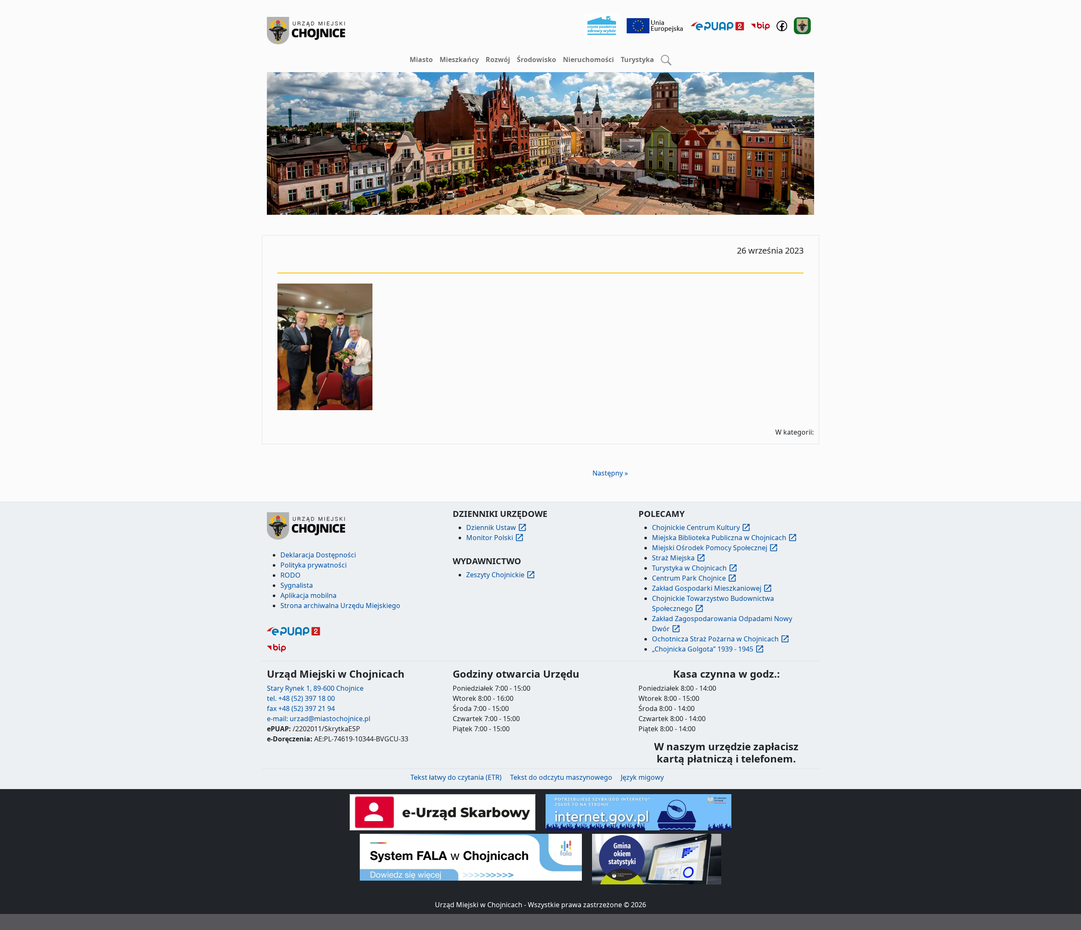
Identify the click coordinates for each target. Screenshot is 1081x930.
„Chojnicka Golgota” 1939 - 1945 (702, 649)
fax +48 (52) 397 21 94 (301, 708)
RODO (290, 575)
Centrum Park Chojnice (689, 578)
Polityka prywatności (313, 565)
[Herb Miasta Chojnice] (306, 30)
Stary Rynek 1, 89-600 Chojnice (315, 688)
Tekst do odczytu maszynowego (561, 777)
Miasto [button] (421, 59)
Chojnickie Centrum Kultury (696, 527)
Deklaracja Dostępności (318, 555)
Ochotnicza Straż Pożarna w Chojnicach (715, 638)
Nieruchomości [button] (588, 59)
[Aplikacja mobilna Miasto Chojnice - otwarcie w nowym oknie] (802, 25)
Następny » (610, 473)
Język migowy (642, 777)
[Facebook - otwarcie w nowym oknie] (782, 25)
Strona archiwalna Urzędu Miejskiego (340, 605)
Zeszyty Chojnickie (495, 574)
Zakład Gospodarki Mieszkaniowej (706, 588)
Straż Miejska (673, 557)
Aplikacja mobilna (308, 595)
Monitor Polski (489, 537)
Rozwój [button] (498, 59)
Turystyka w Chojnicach (689, 568)
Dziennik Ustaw (491, 527)
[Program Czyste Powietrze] (602, 25)
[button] (666, 60)
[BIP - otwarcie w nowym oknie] (760, 25)
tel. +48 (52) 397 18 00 (301, 698)
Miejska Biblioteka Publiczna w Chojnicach (719, 537)
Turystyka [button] (637, 59)
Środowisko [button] (536, 59)
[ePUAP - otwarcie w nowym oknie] (717, 25)
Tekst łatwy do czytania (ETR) (456, 777)
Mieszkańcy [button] (459, 59)
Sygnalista (296, 585)
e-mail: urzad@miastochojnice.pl (318, 718)
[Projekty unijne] (655, 25)
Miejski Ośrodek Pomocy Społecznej (709, 547)
